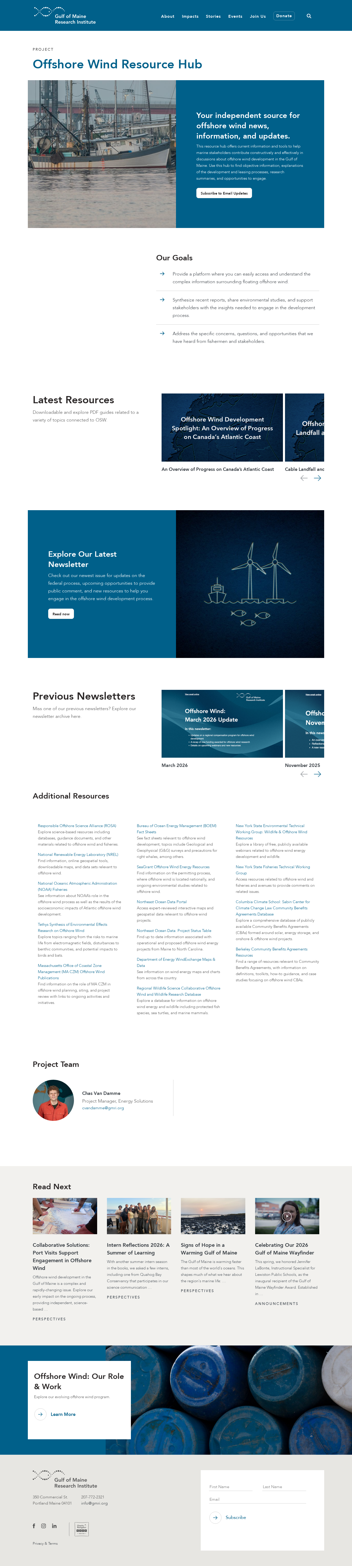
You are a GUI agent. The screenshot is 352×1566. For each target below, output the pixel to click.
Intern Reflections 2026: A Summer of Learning (138, 1249)
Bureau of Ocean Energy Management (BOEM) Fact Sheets (176, 828)
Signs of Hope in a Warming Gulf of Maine (209, 1249)
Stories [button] (213, 16)
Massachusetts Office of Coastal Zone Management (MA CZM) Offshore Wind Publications (71, 971)
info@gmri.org (94, 1503)
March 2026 (175, 765)
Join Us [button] (258, 16)
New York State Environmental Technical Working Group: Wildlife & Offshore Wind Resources (271, 831)
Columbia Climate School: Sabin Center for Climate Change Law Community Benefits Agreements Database (273, 908)
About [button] (167, 16)
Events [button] (235, 16)
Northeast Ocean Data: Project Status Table (174, 930)
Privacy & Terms (45, 1543)
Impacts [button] (190, 16)
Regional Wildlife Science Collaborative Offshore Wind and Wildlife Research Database (178, 991)
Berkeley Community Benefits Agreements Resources (271, 952)
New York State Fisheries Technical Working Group (273, 870)
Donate (284, 15)
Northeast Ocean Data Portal (162, 902)
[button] (309, 15)
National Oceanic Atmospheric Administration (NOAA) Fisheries (77, 886)
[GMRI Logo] (65, 15)
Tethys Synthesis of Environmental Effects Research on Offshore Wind (72, 927)
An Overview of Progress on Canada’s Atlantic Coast (218, 469)
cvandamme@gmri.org (103, 1107)
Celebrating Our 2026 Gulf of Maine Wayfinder (284, 1249)
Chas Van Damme (101, 1093)
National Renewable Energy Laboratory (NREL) (78, 854)
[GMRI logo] (65, 1479)
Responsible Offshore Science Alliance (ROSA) (77, 825)
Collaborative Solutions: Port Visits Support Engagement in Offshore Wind (62, 1256)
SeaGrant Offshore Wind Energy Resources (173, 867)
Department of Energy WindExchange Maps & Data (176, 962)
